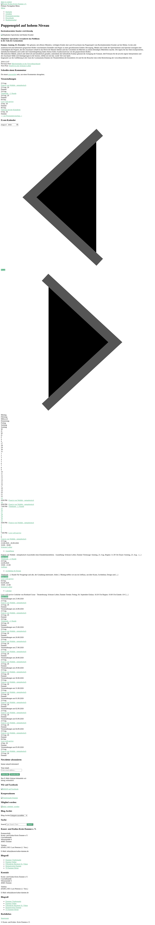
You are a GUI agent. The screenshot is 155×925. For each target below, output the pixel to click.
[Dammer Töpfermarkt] (9, 798)
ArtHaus (4, 567)
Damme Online (10, 862)
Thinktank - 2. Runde (8, 93)
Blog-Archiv (5, 815)
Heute (3, 270)
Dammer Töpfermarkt (13, 860)
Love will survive (7, 102)
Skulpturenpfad (10, 20)
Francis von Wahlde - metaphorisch (13, 85)
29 (2, 517)
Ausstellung (9, 551)
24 (2, 502)
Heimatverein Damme (13, 866)
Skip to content (6, 2)
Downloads (9, 18)
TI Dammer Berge (12, 868)
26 (2, 510)
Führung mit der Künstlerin (10, 110)
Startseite (8, 12)
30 (2, 519)
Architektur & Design (13, 571)
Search (3, 824)
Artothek (8, 14)
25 (2, 508)
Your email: (5, 768)
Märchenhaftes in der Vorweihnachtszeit (26, 64)
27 (2, 512)
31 (2, 521)
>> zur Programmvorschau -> (11, 116)
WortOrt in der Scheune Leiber (20, 66)
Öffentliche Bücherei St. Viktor (16, 864)
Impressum (5, 918)
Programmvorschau (12, 16)
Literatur (8, 591)
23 (2, 498)
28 (2, 515)
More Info (4, 557)
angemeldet (12, 74)
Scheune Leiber (6, 547)
